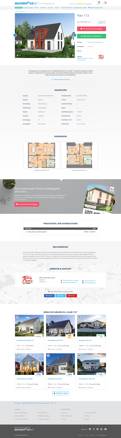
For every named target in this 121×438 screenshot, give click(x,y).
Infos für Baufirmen (90, 412)
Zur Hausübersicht (21, 11)
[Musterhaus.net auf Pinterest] (102, 429)
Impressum (80, 435)
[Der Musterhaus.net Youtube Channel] (105, 429)
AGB (86, 435)
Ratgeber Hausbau (44, 416)
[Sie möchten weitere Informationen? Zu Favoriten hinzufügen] (45, 35)
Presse (64, 419)
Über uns (64, 412)
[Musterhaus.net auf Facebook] (91, 429)
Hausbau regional (44, 419)
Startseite (17, 403)
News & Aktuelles (67, 416)
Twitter (61, 295)
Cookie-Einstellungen (102, 435)
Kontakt (87, 419)
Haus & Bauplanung (21, 412)
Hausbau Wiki (43, 412)
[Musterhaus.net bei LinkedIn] (98, 429)
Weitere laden (61, 393)
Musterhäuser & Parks (22, 419)
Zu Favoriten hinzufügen (93, 29)
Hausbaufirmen (20, 416)
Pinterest (72, 295)
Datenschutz (92, 435)
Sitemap (87, 416)
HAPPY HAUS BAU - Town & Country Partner (35, 403)
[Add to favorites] (17, 317)
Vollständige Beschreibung (61, 79)
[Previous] (15, 35)
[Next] (75, 35)
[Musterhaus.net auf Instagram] (95, 429)
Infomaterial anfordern (92, 36)
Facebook (50, 295)
